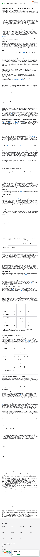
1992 (8, 108)
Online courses (13, 543)
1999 (29, 160)
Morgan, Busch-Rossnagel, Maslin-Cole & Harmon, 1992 (27, 98)
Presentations (22, 526)
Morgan (4, 96)
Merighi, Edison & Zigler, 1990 (19, 122)
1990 (11, 113)
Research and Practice (10, 5)
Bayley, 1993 (22, 191)
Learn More (14, 554)
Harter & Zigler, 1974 (5, 122)
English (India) (5, 549)
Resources (15, 3)
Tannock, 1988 (30, 341)
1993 (33, 153)
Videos (12, 527)
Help (11, 538)
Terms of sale (3, 546)
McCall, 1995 (29, 87)
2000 (31, 282)
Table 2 (13, 289)
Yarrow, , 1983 (32, 136)
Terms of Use (3, 542)
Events (21, 538)
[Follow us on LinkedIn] (6, 523)
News (24, 3)
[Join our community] (4, 523)
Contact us (3, 526)
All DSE (36, 3)
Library (5, 5)
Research (11, 3)
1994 (10, 135)
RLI (30, 533)
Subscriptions (13, 542)
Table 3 (34, 337)
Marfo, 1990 (27, 340)
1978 (29, 52)
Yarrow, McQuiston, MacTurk (16, 79)
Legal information (4, 538)
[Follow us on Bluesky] (5, 523)
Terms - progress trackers (5, 543)
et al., (6, 96)
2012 (30, 527)
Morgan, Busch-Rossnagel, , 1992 (22, 198)
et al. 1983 (22, 79)
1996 (7, 145)
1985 (18, 130)
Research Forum (13, 533)
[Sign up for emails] (2, 523)
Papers (31, 526)
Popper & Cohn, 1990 (31, 73)
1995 (25, 167)
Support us (20, 3)
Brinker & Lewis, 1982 (11, 122)
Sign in (34, 1)
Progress (3, 532)
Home (8, 3)
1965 (24, 52)
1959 (20, 52)
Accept (18, 554)
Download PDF (4, 36)
